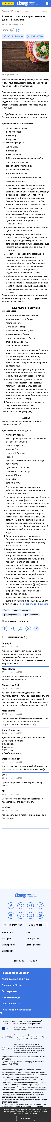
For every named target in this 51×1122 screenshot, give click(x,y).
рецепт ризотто (11, 615)
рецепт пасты (31, 615)
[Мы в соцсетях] (11, 905)
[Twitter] (28, 628)
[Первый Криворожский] (27, 3)
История (6, 938)
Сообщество (32, 938)
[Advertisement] (25, 856)
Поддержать (8, 3)
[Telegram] (12, 628)
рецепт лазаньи (21, 610)
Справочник (8, 951)
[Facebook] (4, 628)
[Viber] (20, 628)
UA (12, 30)
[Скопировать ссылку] (36, 628)
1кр (5, 610)
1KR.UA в (15, 36)
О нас (28, 932)
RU (17, 30)
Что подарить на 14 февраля (33, 604)
